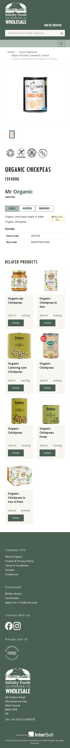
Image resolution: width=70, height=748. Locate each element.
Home (11, 52)
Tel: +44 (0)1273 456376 (20, 719)
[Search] (61, 33)
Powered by (22, 735)
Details (12, 208)
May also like (58, 218)
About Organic (13, 556)
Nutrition (27, 208)
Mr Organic (19, 192)
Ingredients (44, 208)
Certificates (12, 598)
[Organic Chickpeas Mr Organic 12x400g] (12, 134)
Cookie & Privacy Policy (19, 561)
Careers (10, 569)
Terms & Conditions (16, 565)
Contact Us (11, 574)
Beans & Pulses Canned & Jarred (30, 55)
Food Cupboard (28, 52)
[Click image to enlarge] (35, 94)
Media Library (13, 593)
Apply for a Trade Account (21, 602)
